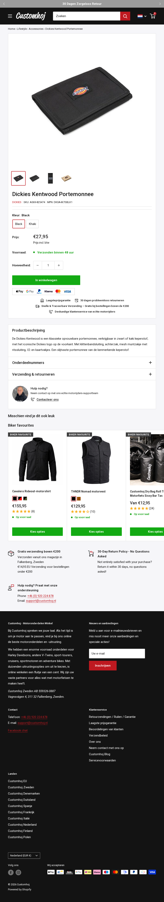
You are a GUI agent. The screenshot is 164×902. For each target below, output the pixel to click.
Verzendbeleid (98, 735)
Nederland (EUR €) (20, 855)
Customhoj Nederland (22, 824)
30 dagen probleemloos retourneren (102, 300)
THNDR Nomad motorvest (88, 491)
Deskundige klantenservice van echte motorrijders (85, 311)
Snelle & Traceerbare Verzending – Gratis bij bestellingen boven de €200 (85, 305)
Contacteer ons (48, 399)
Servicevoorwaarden (102, 760)
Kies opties (37, 531)
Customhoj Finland (20, 831)
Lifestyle (22, 28)
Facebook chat (18, 730)
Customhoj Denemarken (24, 793)
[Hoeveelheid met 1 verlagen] (37, 265)
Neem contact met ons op (106, 748)
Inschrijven (103, 665)
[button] (21, 511)
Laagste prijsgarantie (102, 723)
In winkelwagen (46, 280)
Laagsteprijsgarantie (58, 300)
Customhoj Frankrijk (21, 812)
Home (11, 28)
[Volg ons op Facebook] (11, 872)
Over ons (95, 742)
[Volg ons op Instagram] (18, 872)
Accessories (36, 28)
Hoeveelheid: (21, 265)
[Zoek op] (125, 16)
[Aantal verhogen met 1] (59, 265)
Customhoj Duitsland (21, 800)
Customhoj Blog (99, 754)
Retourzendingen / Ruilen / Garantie (112, 717)
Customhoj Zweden (21, 787)
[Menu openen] (10, 16)
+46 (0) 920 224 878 (40, 596)
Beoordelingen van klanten (106, 729)
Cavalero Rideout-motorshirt (31, 491)
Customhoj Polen (19, 837)
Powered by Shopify (19, 889)
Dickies (16, 202)
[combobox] (86, 16)
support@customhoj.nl (41, 601)
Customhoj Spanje (20, 806)
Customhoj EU (17, 781)
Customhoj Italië (19, 818)
